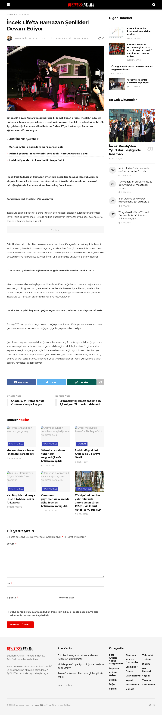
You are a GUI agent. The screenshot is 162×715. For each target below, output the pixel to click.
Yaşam (146, 675)
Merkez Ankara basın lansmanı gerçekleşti (36, 146)
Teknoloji (147, 655)
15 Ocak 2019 (82, 514)
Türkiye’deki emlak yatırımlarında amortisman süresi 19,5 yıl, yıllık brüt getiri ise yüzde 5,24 (88, 502)
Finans (129, 671)
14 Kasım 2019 (14, 458)
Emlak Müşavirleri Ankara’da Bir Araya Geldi (36, 160)
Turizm (146, 659)
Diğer (112, 684)
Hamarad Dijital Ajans (41, 705)
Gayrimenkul (24, 14)
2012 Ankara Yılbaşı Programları (116, 659)
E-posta (12, 597)
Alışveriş (114, 668)
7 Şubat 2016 (135, 38)
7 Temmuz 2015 (40, 38)
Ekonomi (82, 444)
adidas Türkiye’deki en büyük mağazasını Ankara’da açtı (133, 170)
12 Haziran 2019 (49, 510)
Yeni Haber (148, 684)
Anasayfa (11, 14)
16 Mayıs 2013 (134, 60)
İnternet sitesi (66, 597)
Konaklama (132, 684)
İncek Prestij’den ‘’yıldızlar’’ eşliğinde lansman (125, 150)
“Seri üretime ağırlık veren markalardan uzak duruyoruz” (134, 200)
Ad (9, 583)
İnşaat (129, 680)
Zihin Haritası (65, 685)
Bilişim (113, 679)
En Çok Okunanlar (131, 661)
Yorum (12, 543)
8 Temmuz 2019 (15, 507)
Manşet (129, 689)
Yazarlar (147, 680)
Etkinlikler (131, 666)
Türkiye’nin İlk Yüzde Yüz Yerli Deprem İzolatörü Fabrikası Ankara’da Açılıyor (133, 215)
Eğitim (113, 688)
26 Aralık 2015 (135, 87)
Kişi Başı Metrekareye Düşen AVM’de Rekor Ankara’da (21, 499)
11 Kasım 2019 (48, 465)
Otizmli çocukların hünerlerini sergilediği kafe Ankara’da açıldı (48, 153)
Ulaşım (146, 664)
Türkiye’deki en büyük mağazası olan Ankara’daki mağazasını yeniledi (135, 184)
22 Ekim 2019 (81, 462)
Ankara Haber (113, 674)
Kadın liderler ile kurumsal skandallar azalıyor (139, 31)
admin (23, 38)
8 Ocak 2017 (118, 73)
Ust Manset (146, 670)
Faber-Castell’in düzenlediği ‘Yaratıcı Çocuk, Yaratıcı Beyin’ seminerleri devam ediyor (139, 50)
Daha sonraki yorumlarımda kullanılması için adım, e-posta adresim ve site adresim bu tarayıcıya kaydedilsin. (54, 614)
